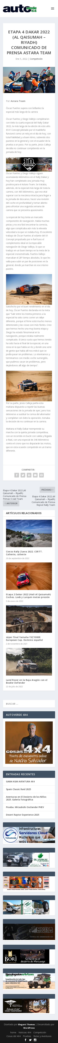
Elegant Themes (26, 1024)
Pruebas (27, 1036)
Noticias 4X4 (25, 1032)
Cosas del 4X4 (13, 1036)
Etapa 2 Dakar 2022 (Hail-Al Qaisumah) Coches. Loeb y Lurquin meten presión (28, 596)
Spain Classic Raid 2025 (18, 789)
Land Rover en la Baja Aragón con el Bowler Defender (26, 681)
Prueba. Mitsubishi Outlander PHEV (25, 807)
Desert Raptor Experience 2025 (22, 814)
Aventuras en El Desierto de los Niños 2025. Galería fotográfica (26, 798)
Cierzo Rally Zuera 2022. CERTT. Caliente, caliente (24, 553)
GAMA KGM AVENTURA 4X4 (20, 781)
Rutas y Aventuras (42, 1036)
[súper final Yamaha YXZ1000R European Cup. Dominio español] (29, 619)
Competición (36, 58)
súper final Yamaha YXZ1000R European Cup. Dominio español (24, 638)
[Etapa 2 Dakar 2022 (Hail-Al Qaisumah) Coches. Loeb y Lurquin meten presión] (29, 576)
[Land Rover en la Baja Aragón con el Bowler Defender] (29, 662)
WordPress (29, 1027)
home (13, 1032)
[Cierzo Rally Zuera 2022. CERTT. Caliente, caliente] (29, 533)
